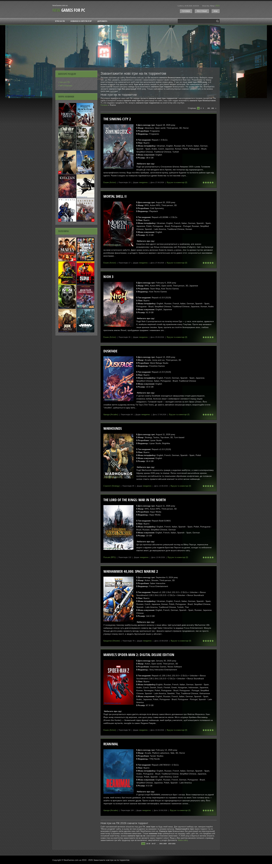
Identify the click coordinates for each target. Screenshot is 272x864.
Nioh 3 (108, 276)
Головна (186, 11)
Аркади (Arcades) (110, 414)
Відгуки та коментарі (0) (177, 182)
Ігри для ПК (65, 82)
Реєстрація (202, 11)
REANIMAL (110, 743)
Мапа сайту (183, 840)
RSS (218, 6)
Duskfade (110, 351)
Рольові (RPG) (109, 557)
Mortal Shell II (115, 196)
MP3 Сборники (66, 86)
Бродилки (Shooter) (111, 641)
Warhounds (112, 428)
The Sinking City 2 (117, 118)
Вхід (215, 11)
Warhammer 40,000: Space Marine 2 (130, 571)
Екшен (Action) (109, 182)
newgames (143, 182)
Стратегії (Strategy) (111, 486)
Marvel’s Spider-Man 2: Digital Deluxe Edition (138, 654)
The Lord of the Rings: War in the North (134, 499)
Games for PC (68, 10)
